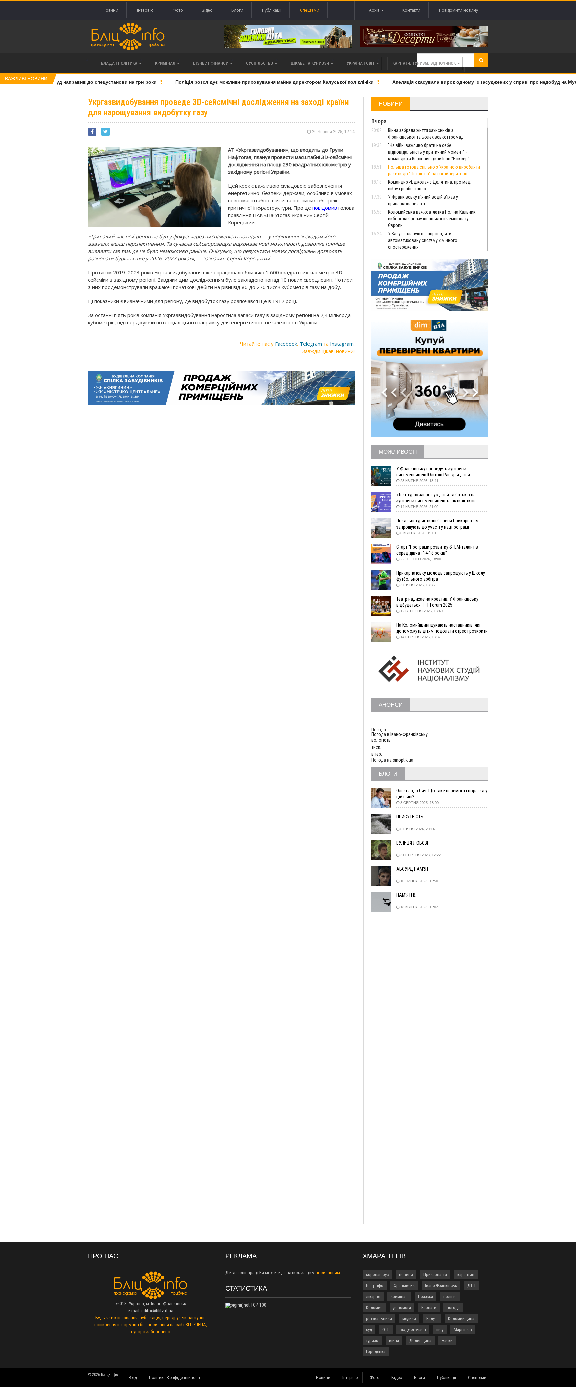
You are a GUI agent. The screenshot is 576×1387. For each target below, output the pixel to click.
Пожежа (425, 1296)
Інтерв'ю (145, 10)
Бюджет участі (413, 1329)
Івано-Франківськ (441, 1285)
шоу (439, 1329)
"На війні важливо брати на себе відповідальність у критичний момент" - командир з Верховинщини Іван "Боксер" (428, 152)
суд (369, 1329)
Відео (207, 10)
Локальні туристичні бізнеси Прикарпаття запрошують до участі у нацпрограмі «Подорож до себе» (437, 524)
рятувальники (379, 1318)
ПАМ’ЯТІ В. (406, 895)
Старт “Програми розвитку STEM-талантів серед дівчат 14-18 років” (437, 550)
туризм (372, 1340)
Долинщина (420, 1340)
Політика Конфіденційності (174, 1377)
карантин (465, 1274)
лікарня (373, 1296)
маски (447, 1340)
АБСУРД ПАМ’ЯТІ (413, 869)
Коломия (374, 1307)
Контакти (411, 10)
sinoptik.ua (403, 760)
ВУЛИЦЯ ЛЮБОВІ (412, 843)
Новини (110, 10)
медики (409, 1318)
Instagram (342, 343)
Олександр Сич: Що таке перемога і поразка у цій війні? (441, 793)
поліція (450, 1296)
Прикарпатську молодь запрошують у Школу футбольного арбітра (440, 576)
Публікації (271, 10)
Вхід (133, 1377)
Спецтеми (309, 10)
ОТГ (385, 1329)
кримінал (399, 1296)
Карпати (428, 1307)
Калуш (432, 1318)
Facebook (286, 343)
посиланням (328, 1272)
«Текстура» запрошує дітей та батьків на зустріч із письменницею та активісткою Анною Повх (436, 498)
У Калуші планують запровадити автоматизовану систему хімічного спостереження (422, 240)
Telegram (311, 343)
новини (406, 1274)
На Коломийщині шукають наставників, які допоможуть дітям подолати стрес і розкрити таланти (442, 628)
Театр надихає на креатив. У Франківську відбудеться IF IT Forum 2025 (437, 602)
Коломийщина (461, 1318)
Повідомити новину (458, 10)
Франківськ (404, 1285)
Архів (375, 10)
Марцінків (463, 1329)
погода (453, 1307)
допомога (402, 1307)
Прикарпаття (435, 1274)
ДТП (471, 1285)
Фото (177, 10)
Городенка (375, 1351)
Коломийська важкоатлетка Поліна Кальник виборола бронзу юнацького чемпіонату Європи (432, 218)
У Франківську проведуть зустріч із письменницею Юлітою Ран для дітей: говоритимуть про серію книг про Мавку (436, 472)
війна (394, 1340)
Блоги (237, 10)
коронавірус (377, 1274)
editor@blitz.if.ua (157, 1310)
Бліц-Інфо (374, 1285)
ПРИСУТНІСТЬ (409, 816)
